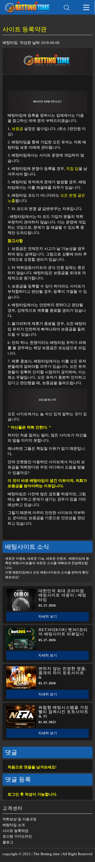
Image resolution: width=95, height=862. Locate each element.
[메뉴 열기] (86, 7)
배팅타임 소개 (14, 825)
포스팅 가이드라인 (17, 836)
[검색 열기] (66, 7)
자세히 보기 (47, 616)
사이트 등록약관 (15, 831)
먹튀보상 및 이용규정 (19, 819)
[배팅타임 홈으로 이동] (30, 7)
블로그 (8, 842)
